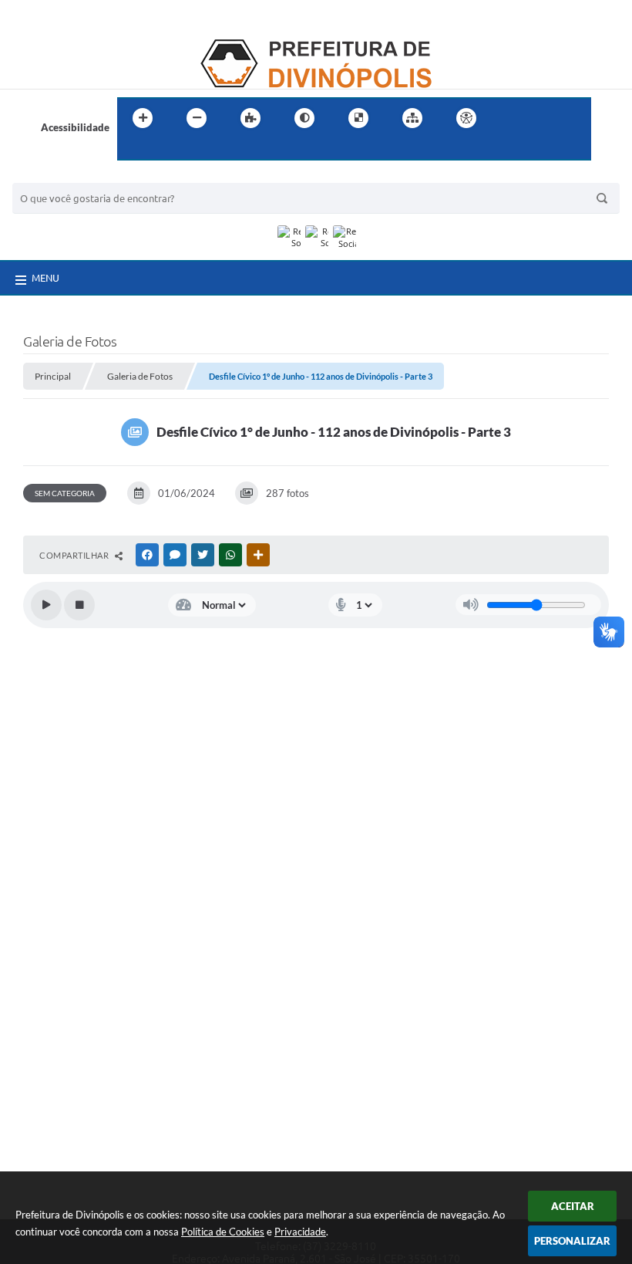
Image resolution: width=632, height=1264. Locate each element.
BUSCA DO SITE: (57, 175)
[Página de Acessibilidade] (466, 118)
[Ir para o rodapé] (166, 149)
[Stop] (79, 605)
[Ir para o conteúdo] (510, 118)
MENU (45, 277)
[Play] (46, 605)
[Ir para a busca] (132, 149)
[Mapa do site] (412, 118)
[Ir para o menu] (544, 118)
